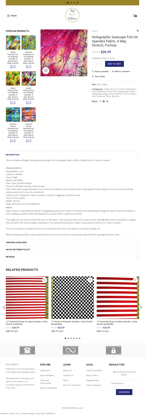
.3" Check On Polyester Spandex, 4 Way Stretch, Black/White (72, 322)
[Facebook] (100, 101)
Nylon (133, 94)
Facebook (71, 3)
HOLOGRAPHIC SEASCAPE (104, 91)
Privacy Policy (92, 375)
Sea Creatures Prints (101, 96)
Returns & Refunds (48, 388)
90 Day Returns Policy (18, 249)
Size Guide (100, 76)
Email (68, 3)
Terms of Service (93, 385)
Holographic (130, 89)
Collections (45, 370)
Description (12, 155)
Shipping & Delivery (16, 242)
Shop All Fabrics (47, 375)
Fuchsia (121, 89)
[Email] (103, 101)
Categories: (97, 89)
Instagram (74, 3)
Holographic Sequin (126, 91)
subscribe (124, 392)
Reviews (10, 257)
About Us (67, 370)
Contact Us (68, 375)
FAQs (65, 380)
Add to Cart (114, 64)
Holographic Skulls (100, 94)
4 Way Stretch (110, 89)
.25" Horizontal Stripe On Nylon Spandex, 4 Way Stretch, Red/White (26, 322)
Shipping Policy (92, 380)
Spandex (115, 96)
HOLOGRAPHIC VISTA (119, 94)
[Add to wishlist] (44, 280)
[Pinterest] (107, 101)
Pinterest (77, 3)
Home (94, 31)
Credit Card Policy (94, 370)
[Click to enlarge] (45, 70)
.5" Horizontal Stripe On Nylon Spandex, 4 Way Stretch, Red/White (117, 322)
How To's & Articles (72, 385)
